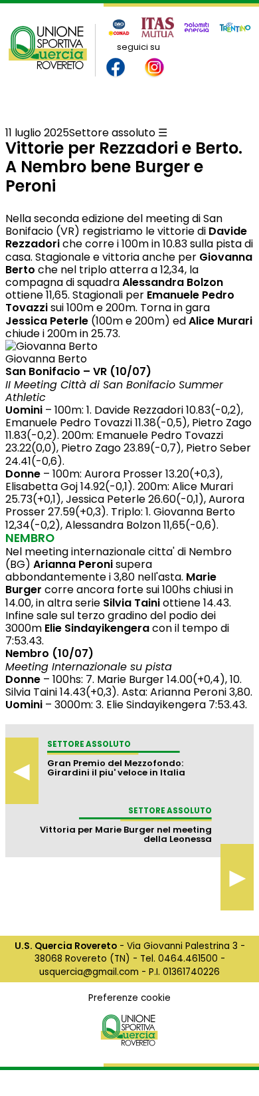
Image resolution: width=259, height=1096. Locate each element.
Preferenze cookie (129, 998)
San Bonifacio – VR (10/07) (78, 371)
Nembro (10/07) (49, 653)
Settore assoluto (112, 132)
